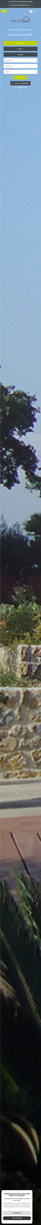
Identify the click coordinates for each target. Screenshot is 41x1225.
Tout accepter (17, 1218)
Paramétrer (17, 1213)
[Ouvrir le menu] (4, 11)
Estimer (20, 54)
